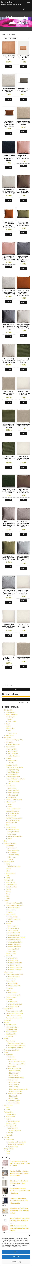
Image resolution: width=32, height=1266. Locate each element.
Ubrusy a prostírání (11, 822)
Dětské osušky (13, 1096)
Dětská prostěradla (14, 1082)
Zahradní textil (10, 1140)
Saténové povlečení (13, 949)
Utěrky (9, 783)
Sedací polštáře (12, 816)
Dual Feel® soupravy (14, 744)
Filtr (16, 699)
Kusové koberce (10, 786)
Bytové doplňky (8, 710)
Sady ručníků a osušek (14, 809)
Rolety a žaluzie (8, 1105)
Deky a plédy (9, 742)
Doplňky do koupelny (11, 714)
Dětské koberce (12, 788)
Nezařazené (7, 1020)
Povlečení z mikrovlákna (14, 947)
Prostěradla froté (12, 958)
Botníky (10, 719)
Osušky (10, 804)
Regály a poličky (12, 721)
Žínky (7, 875)
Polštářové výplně (13, 1128)
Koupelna (8, 758)
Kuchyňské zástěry (13, 774)
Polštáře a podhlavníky (14, 919)
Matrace (10, 912)
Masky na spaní (10, 1117)
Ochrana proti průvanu (12, 1027)
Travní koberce (12, 797)
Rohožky (8, 726)
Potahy (6, 1038)
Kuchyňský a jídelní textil (13, 776)
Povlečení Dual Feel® (14, 933)
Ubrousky (8, 891)
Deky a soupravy (10, 747)
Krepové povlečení (13, 930)
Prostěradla (9, 956)
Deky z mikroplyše (13, 754)
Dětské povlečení (12, 926)
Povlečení (8, 924)
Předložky (8, 868)
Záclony (8, 1151)
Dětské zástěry (13, 1075)
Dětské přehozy (13, 1087)
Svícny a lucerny (12, 733)
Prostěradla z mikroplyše (15, 969)
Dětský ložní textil (12, 1080)
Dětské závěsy (12, 1066)
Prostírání (8, 889)
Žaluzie (8, 1110)
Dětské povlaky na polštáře (17, 1064)
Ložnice (6, 901)
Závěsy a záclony (9, 1149)
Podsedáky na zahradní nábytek (17, 1142)
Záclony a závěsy (11, 827)
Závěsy (10, 839)
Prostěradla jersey (13, 960)
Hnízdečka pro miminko (15, 1091)
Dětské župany (13, 1098)
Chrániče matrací (10, 1114)
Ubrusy (8, 894)
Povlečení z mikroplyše (14, 944)
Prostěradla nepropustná (15, 963)
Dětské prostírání (14, 1073)
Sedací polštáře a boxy (12, 811)
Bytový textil (7, 737)
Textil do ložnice (8, 1112)
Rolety (7, 1107)
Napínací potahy (8, 1009)
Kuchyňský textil (8, 880)
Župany (8, 878)
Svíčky (9, 731)
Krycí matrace (11, 910)
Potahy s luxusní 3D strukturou (14, 1013)
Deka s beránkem (13, 751)
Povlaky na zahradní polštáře (16, 1144)
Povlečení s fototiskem (14, 940)
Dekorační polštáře (11, 1025)
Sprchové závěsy (10, 873)
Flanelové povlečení (13, 928)
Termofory (10, 1036)
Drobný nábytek (10, 717)
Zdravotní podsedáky (13, 820)
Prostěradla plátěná (13, 1006)
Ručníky (11, 763)
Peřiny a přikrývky (13, 917)
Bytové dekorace (10, 712)
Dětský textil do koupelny (15, 1094)
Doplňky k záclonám (13, 832)
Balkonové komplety (13, 829)
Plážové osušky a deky (14, 866)
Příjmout (16, 1252)
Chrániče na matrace (13, 907)
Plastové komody (14, 855)
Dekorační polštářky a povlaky (14, 740)
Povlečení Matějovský (14, 935)
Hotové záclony (12, 834)
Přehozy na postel (11, 953)
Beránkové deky (12, 749)
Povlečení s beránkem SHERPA (16, 937)
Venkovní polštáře (13, 1146)
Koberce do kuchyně (13, 790)
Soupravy (10, 921)
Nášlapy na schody (13, 795)
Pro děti (6, 1052)
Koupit (9, 66)
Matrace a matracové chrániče (14, 905)
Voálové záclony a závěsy (15, 836)
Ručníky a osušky (12, 760)
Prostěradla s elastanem (15, 967)
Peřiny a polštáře (10, 914)
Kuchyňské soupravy (13, 772)
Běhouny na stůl (10, 882)
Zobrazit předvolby (16, 1262)
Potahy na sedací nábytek (11, 1050)
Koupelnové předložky (12, 765)
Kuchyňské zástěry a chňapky (14, 767)
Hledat (16, 689)
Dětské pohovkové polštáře (17, 1061)
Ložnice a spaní (8, 972)
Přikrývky (10, 1133)
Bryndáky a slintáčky (15, 1071)
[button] (29, 1235)
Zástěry (8, 898)
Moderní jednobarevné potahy (14, 1011)
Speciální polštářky (11, 1034)
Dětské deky (11, 1057)
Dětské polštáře (12, 1059)
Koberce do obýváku (13, 793)
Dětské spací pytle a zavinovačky (18, 1089)
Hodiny (8, 724)
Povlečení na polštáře (14, 1121)
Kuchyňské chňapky (13, 770)
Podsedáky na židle (13, 813)
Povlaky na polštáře (11, 1032)
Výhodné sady (12, 951)
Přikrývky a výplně (11, 1126)
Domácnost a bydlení (10, 843)
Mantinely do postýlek (14, 1100)
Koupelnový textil (9, 861)
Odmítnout (16, 1257)
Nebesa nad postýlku (14, 1103)
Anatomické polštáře (15, 1130)
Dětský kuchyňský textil (14, 1068)
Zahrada (6, 1137)
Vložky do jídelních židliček (16, 1077)
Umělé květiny (10, 735)
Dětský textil (9, 1054)
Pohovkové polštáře (11, 1029)
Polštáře (6, 1022)
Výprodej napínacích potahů (14, 1018)
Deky (5, 841)
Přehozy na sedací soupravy (14, 799)
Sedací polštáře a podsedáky (14, 818)
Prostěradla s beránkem (14, 965)
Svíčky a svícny (10, 728)
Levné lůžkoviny (8, 2)
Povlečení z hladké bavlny (15, 942)
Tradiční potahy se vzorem (13, 1015)
